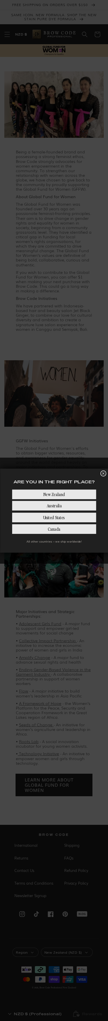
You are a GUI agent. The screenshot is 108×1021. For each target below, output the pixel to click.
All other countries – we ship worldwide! (54, 541)
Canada (54, 529)
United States (54, 517)
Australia (54, 505)
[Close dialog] (103, 473)
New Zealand (54, 494)
